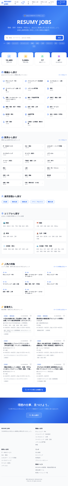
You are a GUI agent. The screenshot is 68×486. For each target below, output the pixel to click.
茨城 (20, 226)
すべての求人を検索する (35, 390)
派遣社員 (24, 202)
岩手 (20, 249)
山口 (38, 251)
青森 (16, 249)
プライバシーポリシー (41, 460)
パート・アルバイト (37, 202)
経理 (37, 43)
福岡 (38, 236)
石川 (45, 249)
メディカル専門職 (40, 442)
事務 (32, 43)
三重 (15, 236)
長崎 (60, 236)
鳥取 (41, 251)
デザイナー (49, 43)
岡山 (59, 249)
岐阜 (11, 236)
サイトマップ (39, 455)
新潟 (38, 249)
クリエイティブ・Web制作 (42, 434)
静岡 (8, 236)
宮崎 (53, 236)
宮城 (9, 249)
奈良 (52, 226)
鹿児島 (45, 236)
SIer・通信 (4, 455)
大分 (49, 236)
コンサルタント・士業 (41, 437)
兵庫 (41, 226)
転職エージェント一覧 (41, 472)
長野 (52, 249)
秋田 (23, 249)
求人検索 (16, 2)
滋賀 (48, 226)
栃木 (23, 226)
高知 (59, 251)
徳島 (48, 251)
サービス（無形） (6, 463)
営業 (8, 43)
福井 (48, 249)
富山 (41, 249)
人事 (43, 43)
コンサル (62, 43)
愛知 (4, 236)
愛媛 (55, 251)
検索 (59, 38)
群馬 (27, 226)
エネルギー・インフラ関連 (8, 457)
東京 (4, 226)
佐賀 (57, 236)
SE (34, 46)
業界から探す (44, 2)
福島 (13, 249)
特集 (28, 2)
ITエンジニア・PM (40, 431)
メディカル (4, 465)
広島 (62, 249)
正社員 (5, 202)
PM (56, 43)
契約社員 (14, 202)
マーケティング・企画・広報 (43, 439)
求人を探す (35, 415)
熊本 (41, 236)
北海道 (5, 249)
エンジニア (15, 43)
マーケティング (24, 43)
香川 (52, 251)
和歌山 (56, 226)
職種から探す (35, 2)
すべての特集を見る (59, 266)
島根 (45, 251)
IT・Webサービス (6, 452)
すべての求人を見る (59, 309)
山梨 (55, 249)
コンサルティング (6, 460)
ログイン (52, 2)
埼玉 (13, 226)
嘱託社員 (50, 202)
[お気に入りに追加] (30, 315)
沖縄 (38, 239)
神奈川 (9, 226)
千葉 (16, 226)
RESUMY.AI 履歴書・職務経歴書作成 (45, 467)
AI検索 (23, 2)
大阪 (38, 226)
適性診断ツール (39, 470)
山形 (27, 249)
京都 (45, 226)
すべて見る (62, 75)
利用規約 (37, 457)
